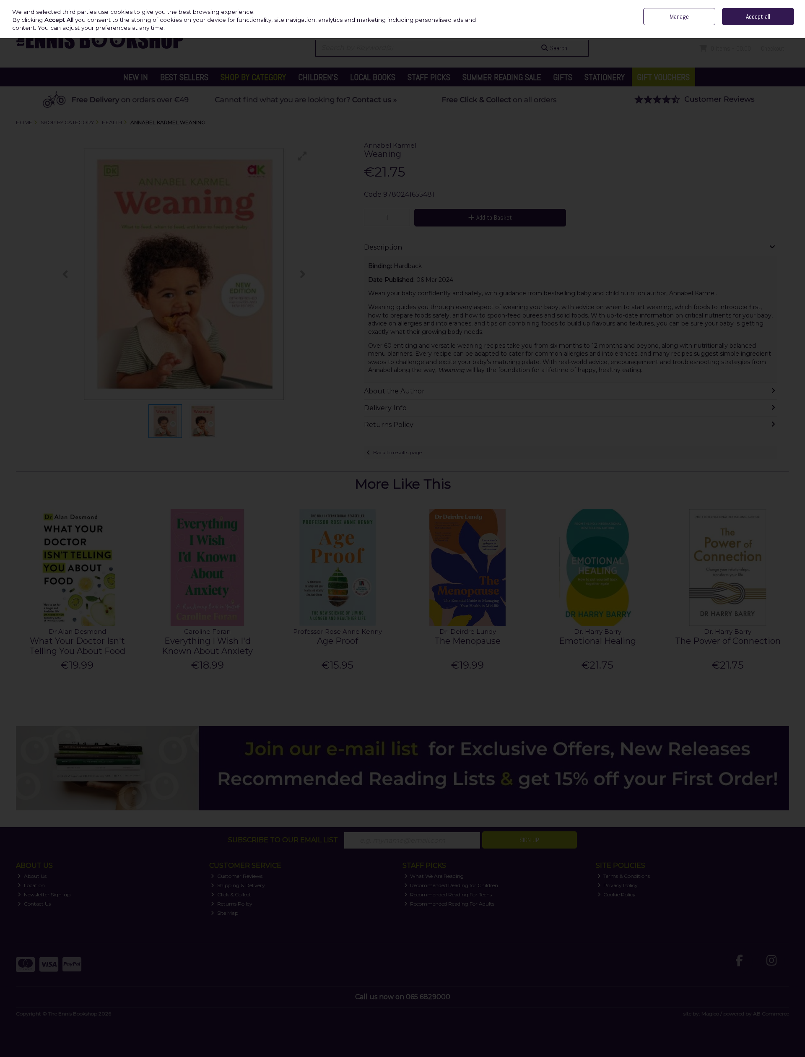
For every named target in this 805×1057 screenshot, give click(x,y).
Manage (679, 16)
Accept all (758, 16)
